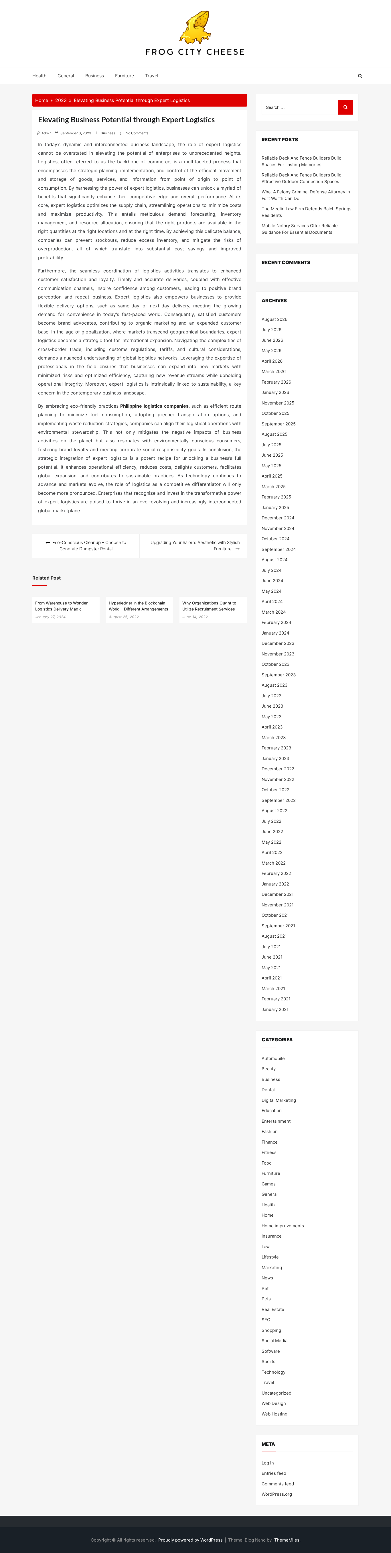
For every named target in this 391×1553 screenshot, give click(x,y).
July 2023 (272, 695)
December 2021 (278, 894)
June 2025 (272, 455)
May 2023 (272, 716)
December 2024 (278, 518)
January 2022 (275, 884)
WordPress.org (277, 1494)
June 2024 (272, 580)
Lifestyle (270, 1257)
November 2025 (278, 403)
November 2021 (278, 905)
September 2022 (279, 800)
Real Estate (273, 1309)
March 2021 (273, 988)
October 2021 (275, 915)
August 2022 (274, 810)
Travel (151, 75)
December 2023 (278, 643)
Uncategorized (276, 1393)
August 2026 (274, 319)
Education (272, 1110)
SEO (266, 1319)
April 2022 (272, 852)
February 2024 (276, 622)
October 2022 (275, 789)
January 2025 (275, 507)
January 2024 (275, 633)
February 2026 (276, 382)
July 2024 (272, 570)
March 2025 (274, 486)
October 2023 (276, 664)
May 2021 (271, 967)
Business (94, 75)
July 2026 (271, 329)
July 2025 (271, 444)
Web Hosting (274, 1414)
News (267, 1278)
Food (267, 1163)
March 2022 (274, 863)
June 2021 (272, 957)
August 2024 (275, 559)
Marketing (272, 1267)
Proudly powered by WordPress (191, 1540)
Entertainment (276, 1121)
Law (266, 1246)
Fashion (270, 1131)
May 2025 (271, 465)
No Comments (137, 133)
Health (39, 75)
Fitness (269, 1152)
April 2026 (272, 361)
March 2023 (274, 737)
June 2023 (272, 706)
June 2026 (272, 340)
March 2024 (274, 612)
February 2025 (276, 497)
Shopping (271, 1330)
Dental (268, 1089)
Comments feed (278, 1484)
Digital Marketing (279, 1100)
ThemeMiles (286, 1540)
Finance (270, 1142)
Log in (268, 1463)
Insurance (272, 1236)
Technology (273, 1372)
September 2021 (278, 925)
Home (268, 1215)
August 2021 (274, 936)
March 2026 (274, 371)
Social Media (274, 1340)
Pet (265, 1288)
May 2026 (271, 350)
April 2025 (272, 476)
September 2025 (279, 424)
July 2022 (271, 821)
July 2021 (271, 946)
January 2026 (275, 392)
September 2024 (279, 549)
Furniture (124, 75)
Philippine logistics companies (154, 406)
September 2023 (279, 675)
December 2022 (278, 768)
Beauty (269, 1068)
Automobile (273, 1058)
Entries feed (274, 1473)
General (66, 75)
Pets (266, 1298)
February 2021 (276, 999)
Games (269, 1184)
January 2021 (275, 1009)
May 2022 (271, 842)
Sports (268, 1361)
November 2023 (278, 654)
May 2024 (272, 591)
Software (271, 1351)
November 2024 (278, 528)
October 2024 (276, 538)
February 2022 (276, 873)
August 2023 (275, 685)
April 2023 (272, 727)
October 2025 (275, 413)
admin (47, 133)
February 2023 (276, 748)
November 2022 (278, 779)
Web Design (274, 1403)
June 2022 (272, 831)
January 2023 (275, 758)
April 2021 (272, 978)
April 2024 (272, 601)
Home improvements (283, 1225)
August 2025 (274, 434)
